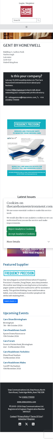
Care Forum (9, 341)
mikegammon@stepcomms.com (22, 97)
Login (21, 3)
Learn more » (10, 301)
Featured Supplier (16, 264)
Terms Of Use (36, 416)
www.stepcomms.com (26, 402)
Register (30, 3)
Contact (13, 416)
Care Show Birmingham (15, 319)
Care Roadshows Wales (14, 362)
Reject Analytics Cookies (21, 229)
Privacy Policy (23, 416)
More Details (13, 241)
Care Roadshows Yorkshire (16, 351)
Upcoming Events (16, 313)
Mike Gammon (18, 90)
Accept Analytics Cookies (21, 234)
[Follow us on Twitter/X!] (26, 424)
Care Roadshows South (14, 330)
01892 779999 (28, 397)
